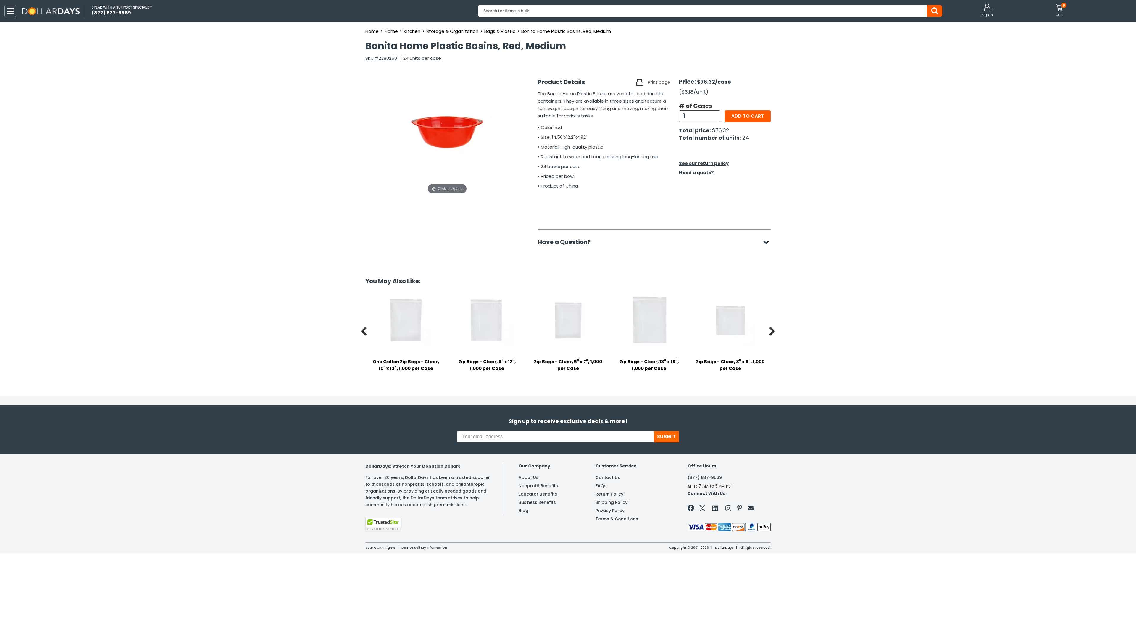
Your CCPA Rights (380, 547)
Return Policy (609, 494)
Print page (659, 82)
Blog (523, 511)
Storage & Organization (452, 31)
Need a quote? (696, 173)
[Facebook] (692, 509)
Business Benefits (537, 502)
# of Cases (695, 106)
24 (745, 137)
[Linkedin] (715, 508)
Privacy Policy (610, 511)
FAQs (601, 486)
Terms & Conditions (617, 519)
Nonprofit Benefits (538, 486)
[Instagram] (728, 509)
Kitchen (412, 31)
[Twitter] (702, 509)
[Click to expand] (447, 136)
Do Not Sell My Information (424, 547)
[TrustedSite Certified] (383, 524)
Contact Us (608, 477)
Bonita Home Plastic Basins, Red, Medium (566, 31)
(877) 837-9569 (705, 477)
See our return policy (704, 163)
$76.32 (720, 130)
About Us (528, 477)
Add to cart (747, 116)
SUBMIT (666, 436)
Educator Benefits (538, 494)
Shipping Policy (611, 502)
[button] (987, 10)
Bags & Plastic (499, 31)
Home (372, 31)
